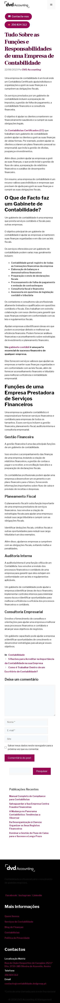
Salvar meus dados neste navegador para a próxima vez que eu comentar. (30, 747)
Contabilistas (12, 932)
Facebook (11, 895)
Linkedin (37, 895)
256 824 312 (18, 24)
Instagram (25, 895)
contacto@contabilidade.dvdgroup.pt (25, 983)
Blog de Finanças (14, 927)
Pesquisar (42, 771)
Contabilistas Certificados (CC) (26, 130)
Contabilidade (16, 654)
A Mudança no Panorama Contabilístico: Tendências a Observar (24, 814)
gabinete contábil (19, 347)
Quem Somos (12, 916)
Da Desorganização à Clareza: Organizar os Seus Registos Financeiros (25, 825)
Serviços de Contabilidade (19, 921)
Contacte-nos (20, 16)
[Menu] (51, 4)
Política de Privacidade (17, 938)
